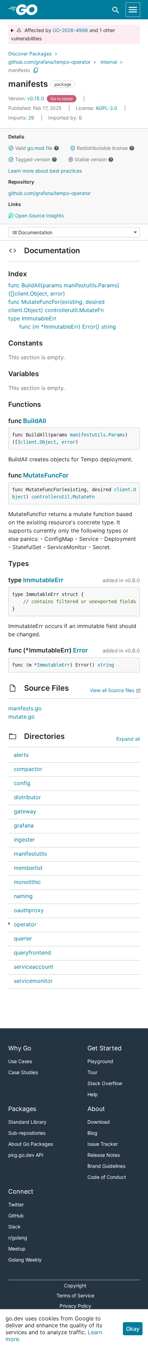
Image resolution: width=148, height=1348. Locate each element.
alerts (21, 754)
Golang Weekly (25, 1260)
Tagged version (33, 159)
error (68, 442)
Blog (92, 1133)
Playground (100, 1061)
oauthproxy (29, 910)
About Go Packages (30, 1144)
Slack (14, 1226)
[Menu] (74, 232)
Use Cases (20, 1061)
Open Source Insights (39, 215)
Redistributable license (102, 148)
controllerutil (50, 497)
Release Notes (103, 1155)
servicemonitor (33, 980)
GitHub (16, 1215)
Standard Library (27, 1122)
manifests (19, 70)
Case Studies (23, 1072)
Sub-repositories (26, 1133)
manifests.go (25, 708)
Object (48, 442)
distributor (27, 797)
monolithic (27, 881)
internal (109, 62)
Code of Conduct (106, 1177)
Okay (132, 1328)
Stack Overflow (104, 1083)
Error (80, 650)
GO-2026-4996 (70, 30)
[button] (11, 148)
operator (25, 924)
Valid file (34, 148)
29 (21, 118)
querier (23, 938)
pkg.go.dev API (25, 1155)
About (96, 1108)
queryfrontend (32, 952)
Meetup (16, 1249)
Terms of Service (75, 1295)
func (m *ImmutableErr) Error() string (67, 326)
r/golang (17, 1238)
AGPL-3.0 (106, 108)
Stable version (90, 159)
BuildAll (34, 420)
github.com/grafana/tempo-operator (49, 62)
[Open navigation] (133, 10)
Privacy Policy (75, 1306)
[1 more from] (9, 923)
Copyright (75, 1285)
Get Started (104, 1048)
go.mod (35, 148)
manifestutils (88, 435)
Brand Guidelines (106, 1166)
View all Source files (112, 690)
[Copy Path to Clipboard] (36, 70)
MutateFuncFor (45, 475)
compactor (28, 768)
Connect (20, 1191)
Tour (92, 1072)
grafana (24, 825)
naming (23, 896)
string (105, 665)
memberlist (28, 867)
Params (116, 435)
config (22, 783)
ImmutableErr (43, 580)
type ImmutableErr (32, 318)
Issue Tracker (102, 1144)
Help (92, 1094)
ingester (24, 839)
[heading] (29, 9)
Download (98, 1122)
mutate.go (21, 716)
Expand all (128, 739)
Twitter (16, 1204)
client (28, 442)
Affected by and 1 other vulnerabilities (63, 34)
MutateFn (84, 497)
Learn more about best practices (45, 171)
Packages (22, 1108)
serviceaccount (33, 966)
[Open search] (115, 10)
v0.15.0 (26, 98)
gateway (25, 811)
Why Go (19, 1048)
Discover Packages (30, 53)
